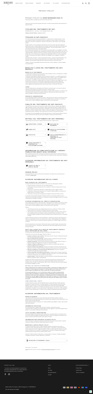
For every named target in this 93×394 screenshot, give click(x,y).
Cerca (49, 368)
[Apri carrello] (89, 3)
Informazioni (66, 3)
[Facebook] (5, 374)
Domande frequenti (52, 372)
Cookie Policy (33, 175)
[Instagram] (9, 374)
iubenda (26, 349)
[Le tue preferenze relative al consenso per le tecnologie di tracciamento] (90, 391)
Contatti (49, 374)
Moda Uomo (19, 3)
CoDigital (17, 389)
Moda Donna (29, 3)
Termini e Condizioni (80, 372)
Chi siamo (56, 3)
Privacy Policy (79, 368)
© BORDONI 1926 (9, 385)
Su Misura (47, 3)
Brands (38, 3)
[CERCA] (86, 3)
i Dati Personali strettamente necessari (48, 349)
